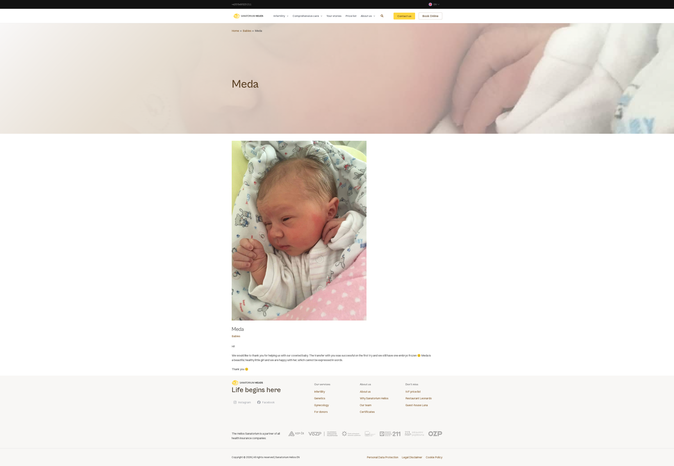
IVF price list (413, 391)
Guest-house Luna (416, 405)
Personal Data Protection (382, 457)
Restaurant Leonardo (418, 398)
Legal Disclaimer (412, 457)
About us (365, 391)
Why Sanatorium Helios (374, 398)
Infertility (319, 391)
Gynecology (321, 405)
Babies (236, 336)
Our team (365, 405)
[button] (286, 16)
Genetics (319, 398)
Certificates (367, 412)
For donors (321, 412)
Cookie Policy (434, 457)
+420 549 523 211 (241, 4)
